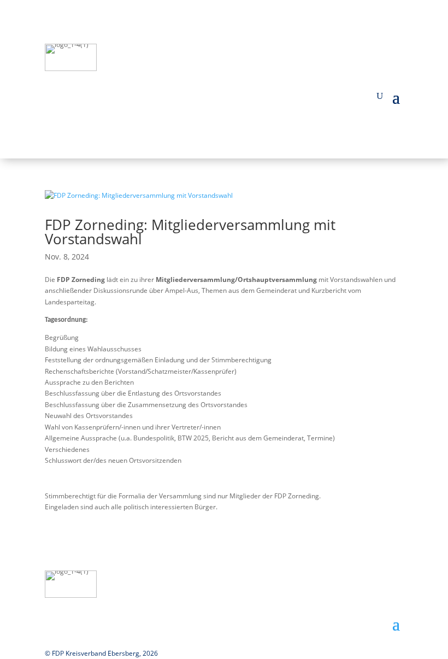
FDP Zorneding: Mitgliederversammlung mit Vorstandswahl (190, 232)
